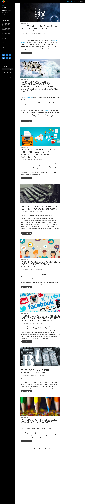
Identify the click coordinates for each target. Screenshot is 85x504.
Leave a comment (41, 33)
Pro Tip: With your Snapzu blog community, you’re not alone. (39, 207)
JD (29, 93)
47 (45, 448)
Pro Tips (4, 14)
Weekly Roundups (6, 8)
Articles (4, 7)
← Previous (34, 448)
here (32, 434)
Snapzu (47, 110)
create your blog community (34, 273)
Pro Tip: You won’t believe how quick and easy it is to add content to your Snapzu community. (39, 153)
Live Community (81, 1)
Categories (73, 1)
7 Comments (39, 323)
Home (3, 5)
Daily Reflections (6, 10)
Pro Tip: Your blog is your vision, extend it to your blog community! (40, 264)
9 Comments (34, 93)
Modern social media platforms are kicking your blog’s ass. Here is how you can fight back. (40, 318)
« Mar (3, 80)
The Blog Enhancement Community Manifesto (35, 371)
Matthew (31, 159)
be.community (32, 33)
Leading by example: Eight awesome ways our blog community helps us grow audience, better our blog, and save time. (40, 86)
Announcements (6, 12)
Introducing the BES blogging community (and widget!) (39, 420)
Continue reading (27, 53)
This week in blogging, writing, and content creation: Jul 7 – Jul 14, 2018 (39, 28)
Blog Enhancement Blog (8, 1)
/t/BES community (28, 97)
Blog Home (67, 1)
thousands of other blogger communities (31, 275)
